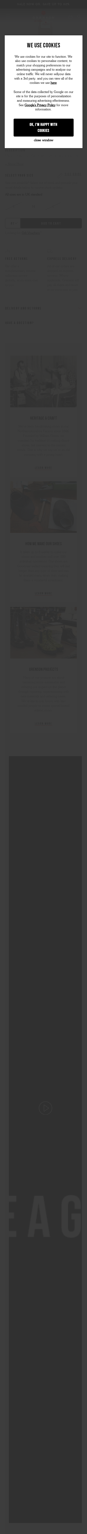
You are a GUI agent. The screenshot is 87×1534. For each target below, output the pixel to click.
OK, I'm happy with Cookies (44, 127)
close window (43, 140)
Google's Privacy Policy (40, 105)
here (54, 83)
